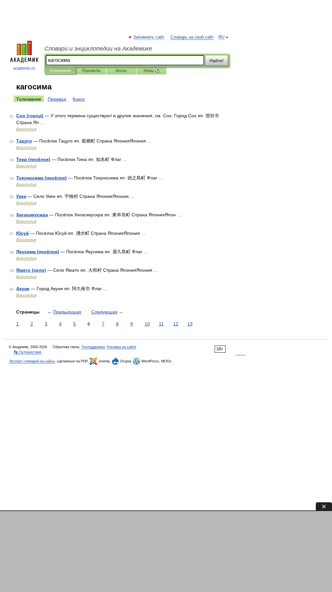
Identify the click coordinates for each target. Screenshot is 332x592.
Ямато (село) (31, 270)
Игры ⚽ (152, 70)
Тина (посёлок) (33, 159)
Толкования (60, 70)
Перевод (57, 99)
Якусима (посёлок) (37, 251)
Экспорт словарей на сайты (32, 361)
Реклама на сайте (121, 347)
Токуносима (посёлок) (41, 177)
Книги (121, 70)
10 (147, 323)
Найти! (216, 60)
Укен (21, 196)
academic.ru (24, 68)
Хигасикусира (32, 214)
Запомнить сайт (149, 37)
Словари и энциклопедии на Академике (98, 48)
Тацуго (24, 140)
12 (175, 323)
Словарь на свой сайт (192, 37)
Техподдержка (93, 347)
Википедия (26, 129)
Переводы (91, 70)
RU (221, 37)
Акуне (23, 288)
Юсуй (22, 233)
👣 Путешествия (28, 352)
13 (190, 323)
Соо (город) (29, 115)
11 (161, 323)
